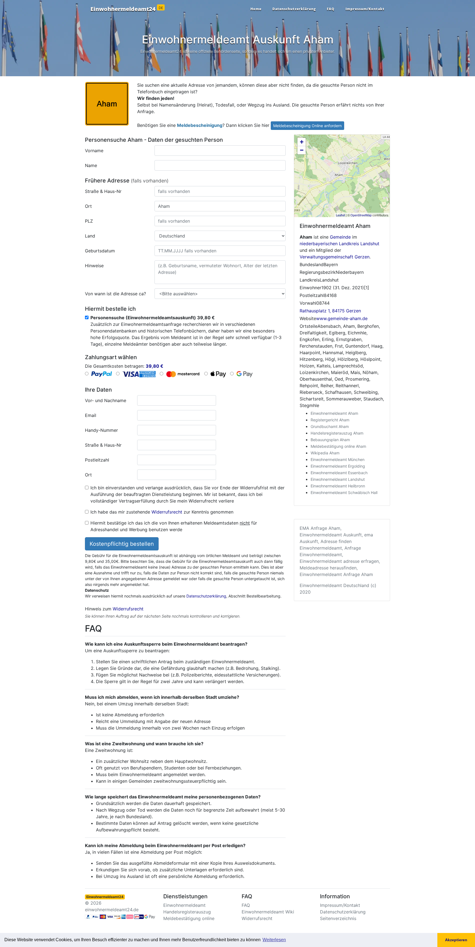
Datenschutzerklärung (294, 9)
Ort (88, 206)
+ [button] (301, 141)
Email (90, 415)
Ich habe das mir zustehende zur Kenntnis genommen (161, 512)
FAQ (331, 9)
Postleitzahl (97, 460)
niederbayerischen (319, 243)
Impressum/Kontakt (365, 9)
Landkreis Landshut (359, 243)
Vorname (94, 150)
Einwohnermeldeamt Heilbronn (338, 486)
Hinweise (94, 265)
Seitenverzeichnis (338, 918)
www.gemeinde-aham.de (342, 318)
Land (90, 236)
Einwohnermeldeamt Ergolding (338, 466)
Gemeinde (340, 237)
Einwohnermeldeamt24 (126, 9)
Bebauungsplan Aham (330, 439)
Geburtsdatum (100, 250)
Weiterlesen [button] (274, 939)
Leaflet (340, 215)
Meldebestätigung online (188, 918)
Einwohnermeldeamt (184, 905)
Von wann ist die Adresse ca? (115, 293)
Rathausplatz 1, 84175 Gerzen (330, 310)
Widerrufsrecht (166, 512)
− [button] (301, 150)
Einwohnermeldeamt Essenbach (339, 472)
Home (255, 9)
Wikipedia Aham (325, 453)
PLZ (89, 221)
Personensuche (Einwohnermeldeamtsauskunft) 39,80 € (152, 317)
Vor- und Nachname (105, 400)
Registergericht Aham (330, 419)
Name (91, 165)
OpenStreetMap (361, 215)
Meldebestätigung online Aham (338, 446)
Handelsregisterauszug (187, 912)
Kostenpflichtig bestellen (122, 544)
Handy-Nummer (101, 430)
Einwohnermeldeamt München (337, 459)
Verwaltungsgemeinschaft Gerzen (334, 257)
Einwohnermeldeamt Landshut (338, 479)
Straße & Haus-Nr (103, 191)
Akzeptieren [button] (456, 940)
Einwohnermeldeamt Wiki (268, 912)
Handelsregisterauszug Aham (337, 433)
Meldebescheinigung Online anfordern (307, 125)
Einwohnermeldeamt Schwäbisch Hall (344, 492)
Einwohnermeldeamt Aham (334, 413)
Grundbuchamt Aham (330, 426)
